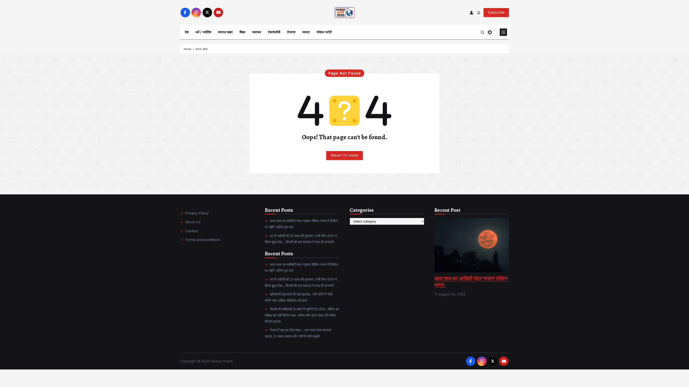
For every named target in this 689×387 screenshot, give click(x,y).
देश (187, 32)
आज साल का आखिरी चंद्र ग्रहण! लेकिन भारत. (471, 281)
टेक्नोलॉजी (274, 32)
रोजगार (291, 32)
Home (187, 49)
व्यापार (306, 32)
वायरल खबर (225, 32)
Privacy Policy (197, 213)
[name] (471, 245)
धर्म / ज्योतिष (203, 32)
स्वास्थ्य (256, 32)
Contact (191, 231)
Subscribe (496, 12)
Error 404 (201, 49)
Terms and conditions (202, 240)
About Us (193, 222)
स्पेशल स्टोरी (324, 32)
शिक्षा (242, 32)
